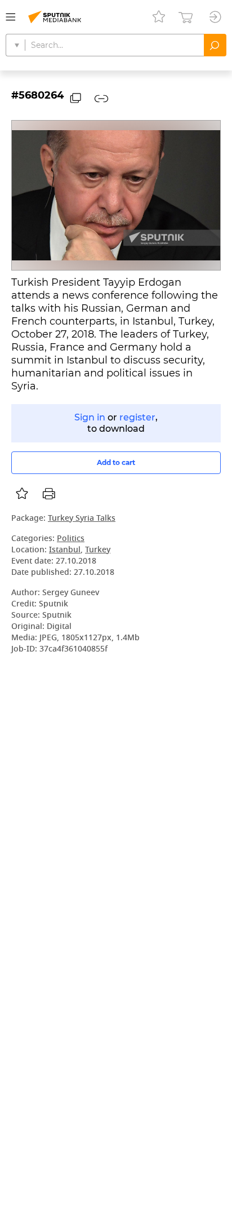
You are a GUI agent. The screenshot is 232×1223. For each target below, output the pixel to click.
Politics (70, 539)
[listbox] (22, 493)
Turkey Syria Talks (81, 518)
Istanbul (65, 550)
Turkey (97, 550)
